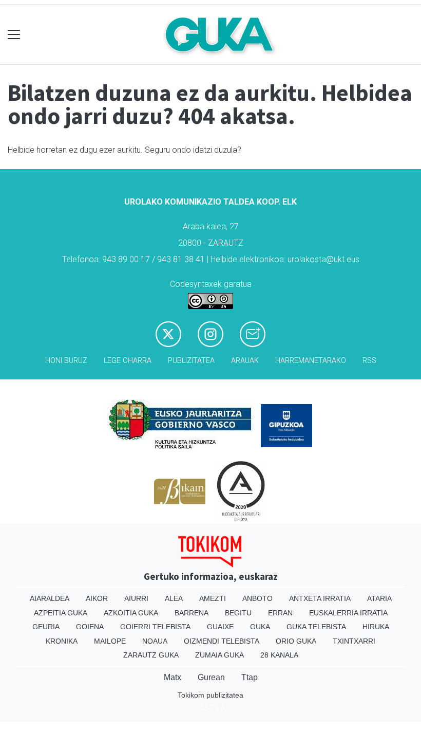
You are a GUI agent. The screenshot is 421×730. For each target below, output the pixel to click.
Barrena (191, 613)
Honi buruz (66, 360)
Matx (172, 677)
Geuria (46, 627)
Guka (260, 627)
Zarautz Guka (151, 655)
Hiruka (375, 627)
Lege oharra (127, 360)
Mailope (110, 641)
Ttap (249, 677)
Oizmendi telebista (221, 641)
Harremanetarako (310, 360)
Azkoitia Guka (131, 613)
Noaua (154, 641)
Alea (174, 598)
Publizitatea (191, 360)
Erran (280, 613)
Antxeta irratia (320, 598)
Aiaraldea (49, 598)
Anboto (257, 598)
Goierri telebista (155, 627)
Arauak (245, 360)
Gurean (211, 677)
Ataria (379, 598)
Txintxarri (354, 641)
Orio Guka (296, 641)
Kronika (62, 641)
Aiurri (136, 598)
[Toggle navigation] (14, 35)
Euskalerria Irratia (348, 613)
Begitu (238, 613)
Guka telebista (316, 627)
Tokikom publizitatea (210, 695)
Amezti (212, 598)
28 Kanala (279, 655)
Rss (369, 360)
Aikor (97, 598)
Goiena (90, 627)
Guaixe (220, 627)
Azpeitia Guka (60, 613)
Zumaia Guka (219, 655)
